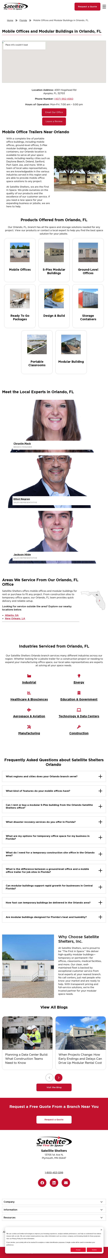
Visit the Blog (54, 1087)
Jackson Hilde (22, 554)
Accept (78, 1250)
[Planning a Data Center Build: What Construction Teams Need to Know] (27, 1033)
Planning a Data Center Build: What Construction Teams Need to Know (26, 1058)
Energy (79, 682)
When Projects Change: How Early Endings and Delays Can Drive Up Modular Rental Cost (80, 1058)
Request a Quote (87, 6)
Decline (94, 1250)
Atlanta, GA (12, 615)
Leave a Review (54, 121)
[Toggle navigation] (104, 6)
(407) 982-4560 (63, 98)
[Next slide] (58, 1077)
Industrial (29, 682)
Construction (79, 733)
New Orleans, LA (15, 618)
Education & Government (78, 699)
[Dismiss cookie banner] (101, 1229)
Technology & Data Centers (79, 716)
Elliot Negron (22, 499)
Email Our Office (54, 112)
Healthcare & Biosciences (29, 699)
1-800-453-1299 (54, 1172)
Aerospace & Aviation (29, 716)
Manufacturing (29, 733)
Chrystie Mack (22, 443)
